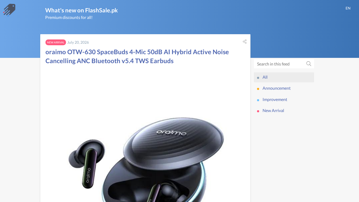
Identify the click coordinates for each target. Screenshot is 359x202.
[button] (245, 41)
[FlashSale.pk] (9, 10)
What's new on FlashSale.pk (81, 10)
